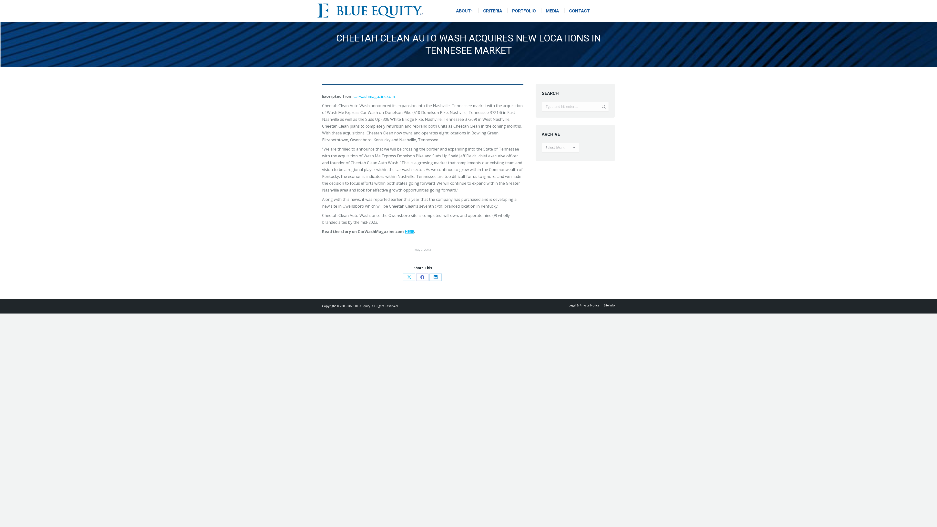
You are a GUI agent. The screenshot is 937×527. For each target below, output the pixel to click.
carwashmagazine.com (374, 96)
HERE (409, 231)
